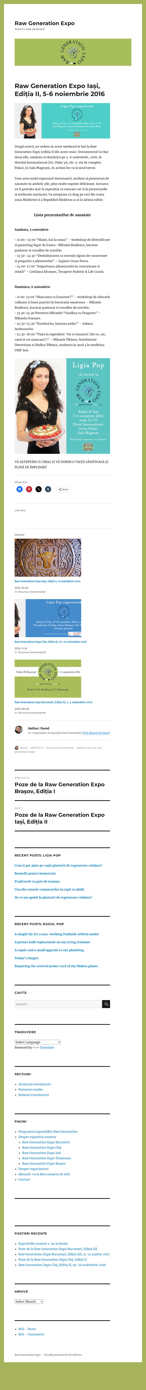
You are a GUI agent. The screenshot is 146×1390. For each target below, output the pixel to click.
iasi (94, 747)
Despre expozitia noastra (37, 1137)
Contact (24, 1179)
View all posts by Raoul (96, 733)
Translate (47, 1047)
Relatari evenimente (33, 1095)
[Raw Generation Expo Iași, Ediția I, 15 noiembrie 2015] (64, 558)
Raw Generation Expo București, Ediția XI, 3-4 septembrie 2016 (53, 702)
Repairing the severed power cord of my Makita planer (56, 966)
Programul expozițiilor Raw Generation (48, 1131)
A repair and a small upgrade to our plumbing (49, 950)
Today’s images (26, 958)
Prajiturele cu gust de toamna (37, 881)
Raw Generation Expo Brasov (44, 1163)
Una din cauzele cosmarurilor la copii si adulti (49, 889)
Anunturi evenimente (59, 747)
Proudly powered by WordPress (63, 1355)
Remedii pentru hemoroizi (35, 873)
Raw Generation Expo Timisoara (46, 1158)
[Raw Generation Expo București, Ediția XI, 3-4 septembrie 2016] (64, 679)
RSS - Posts (27, 1329)
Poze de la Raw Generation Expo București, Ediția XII (57, 1249)
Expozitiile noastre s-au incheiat (43, 1243)
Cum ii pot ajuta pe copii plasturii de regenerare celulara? (58, 865)
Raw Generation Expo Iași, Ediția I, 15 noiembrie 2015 (47, 581)
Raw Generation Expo (45, 23)
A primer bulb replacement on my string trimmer (52, 942)
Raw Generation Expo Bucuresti (46, 1142)
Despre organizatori (33, 1169)
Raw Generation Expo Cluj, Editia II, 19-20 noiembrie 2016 (51, 641)
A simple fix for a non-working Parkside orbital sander (57, 934)
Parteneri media (30, 1089)
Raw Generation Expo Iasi (41, 1153)
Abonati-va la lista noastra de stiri (44, 1174)
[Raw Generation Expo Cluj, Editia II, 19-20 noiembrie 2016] (64, 618)
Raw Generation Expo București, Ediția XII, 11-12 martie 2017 (64, 1254)
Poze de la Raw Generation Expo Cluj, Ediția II (52, 1259)
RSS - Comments (31, 1334)
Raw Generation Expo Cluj (41, 1147)
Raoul (23, 747)
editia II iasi (84, 747)
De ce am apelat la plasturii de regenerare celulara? (53, 897)
